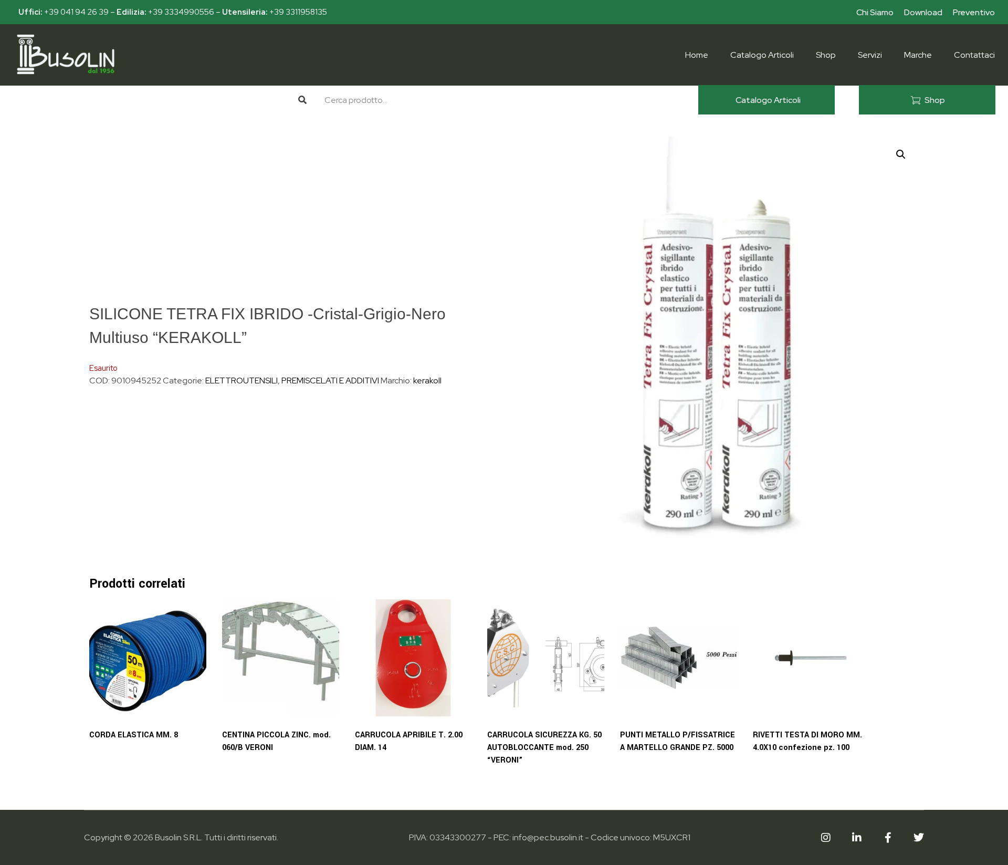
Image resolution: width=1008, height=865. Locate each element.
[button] (900, 154)
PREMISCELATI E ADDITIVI (330, 380)
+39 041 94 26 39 (76, 12)
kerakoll (427, 380)
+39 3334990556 (181, 12)
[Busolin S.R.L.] (65, 54)
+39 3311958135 (298, 12)
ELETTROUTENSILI (241, 380)
